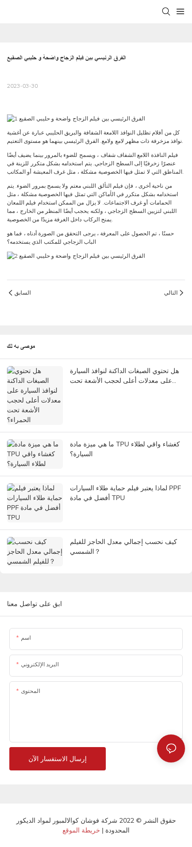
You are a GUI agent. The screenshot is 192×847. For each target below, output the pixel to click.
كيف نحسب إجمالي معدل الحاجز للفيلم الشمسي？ (123, 546)
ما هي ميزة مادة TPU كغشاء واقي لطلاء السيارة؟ (125, 449)
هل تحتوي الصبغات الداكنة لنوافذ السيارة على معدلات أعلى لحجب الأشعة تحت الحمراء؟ (124, 376)
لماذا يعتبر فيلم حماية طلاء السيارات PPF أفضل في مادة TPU (125, 493)
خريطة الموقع (81, 830)
